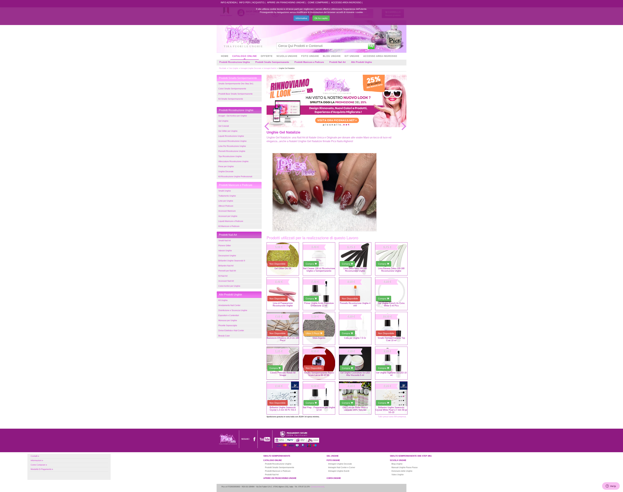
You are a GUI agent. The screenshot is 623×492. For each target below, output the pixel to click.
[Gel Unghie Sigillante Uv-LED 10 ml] (391, 363)
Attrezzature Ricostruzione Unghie (233, 161)
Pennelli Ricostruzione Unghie (231, 151)
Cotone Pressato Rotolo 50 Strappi (282, 373)
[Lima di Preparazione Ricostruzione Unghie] (283, 293)
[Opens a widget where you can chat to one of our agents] (611, 486)
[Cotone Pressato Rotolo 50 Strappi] (283, 363)
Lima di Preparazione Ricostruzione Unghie (283, 304)
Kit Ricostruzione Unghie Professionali (235, 176)
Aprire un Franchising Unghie (286, 2)
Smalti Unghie (224, 191)
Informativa (301, 18)
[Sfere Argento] (319, 328)
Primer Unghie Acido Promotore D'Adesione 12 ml (319, 304)
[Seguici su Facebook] (254, 439)
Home (224, 56)
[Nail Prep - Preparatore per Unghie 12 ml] (319, 398)
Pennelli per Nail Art (227, 271)
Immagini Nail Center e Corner (341, 467)
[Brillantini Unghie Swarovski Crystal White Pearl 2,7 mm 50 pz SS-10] (391, 398)
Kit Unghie (352, 56)
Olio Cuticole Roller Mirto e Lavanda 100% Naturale (355, 408)
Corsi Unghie (334, 478)
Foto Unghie (310, 56)
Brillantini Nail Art (225, 266)
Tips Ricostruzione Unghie (230, 156)
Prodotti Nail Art (337, 62)
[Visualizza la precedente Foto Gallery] (266, 126)
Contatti (34, 456)
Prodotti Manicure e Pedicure (309, 62)
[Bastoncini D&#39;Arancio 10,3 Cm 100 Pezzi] (283, 328)
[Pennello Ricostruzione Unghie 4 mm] (355, 293)
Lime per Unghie (225, 201)
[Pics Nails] (243, 36)
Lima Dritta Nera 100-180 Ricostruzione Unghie (355, 269)
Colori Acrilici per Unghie (229, 286)
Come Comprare (318, 2)
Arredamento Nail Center (229, 305)
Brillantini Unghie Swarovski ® (231, 261)
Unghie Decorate (225, 171)
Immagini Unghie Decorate (340, 464)
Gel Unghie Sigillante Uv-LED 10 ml (391, 373)
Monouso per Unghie (227, 320)
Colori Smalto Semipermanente (232, 89)
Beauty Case (224, 336)
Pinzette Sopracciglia (227, 325)
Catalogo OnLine (244, 56)
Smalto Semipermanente (276, 456)
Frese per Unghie (226, 166)
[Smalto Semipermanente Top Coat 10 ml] (391, 328)
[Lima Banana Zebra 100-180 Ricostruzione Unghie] (391, 258)
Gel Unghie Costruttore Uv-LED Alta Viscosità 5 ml (355, 373)
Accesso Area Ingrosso (346, 2)
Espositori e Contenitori (228, 315)
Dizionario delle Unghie (401, 471)
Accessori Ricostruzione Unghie (232, 141)
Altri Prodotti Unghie (361, 62)
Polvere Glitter (224, 245)
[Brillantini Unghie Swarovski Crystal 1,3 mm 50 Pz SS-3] (283, 398)
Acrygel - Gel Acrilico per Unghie (232, 116)
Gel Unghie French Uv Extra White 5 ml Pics (391, 304)
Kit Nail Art (222, 276)
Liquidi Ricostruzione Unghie (231, 136)
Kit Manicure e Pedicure (228, 226)
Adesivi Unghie (225, 250)
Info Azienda (228, 2)
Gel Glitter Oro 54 (283, 268)
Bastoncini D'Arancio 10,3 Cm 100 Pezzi (283, 339)
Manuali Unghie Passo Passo (404, 467)
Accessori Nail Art (226, 281)
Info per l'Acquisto (251, 2)
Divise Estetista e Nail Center (231, 330)
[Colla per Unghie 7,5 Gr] (355, 328)
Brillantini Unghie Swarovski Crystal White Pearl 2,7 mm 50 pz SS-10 (391, 410)
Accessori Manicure (227, 211)
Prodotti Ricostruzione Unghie (234, 62)
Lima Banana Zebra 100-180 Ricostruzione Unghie (391, 269)
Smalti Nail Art (224, 240)
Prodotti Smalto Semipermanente (272, 62)
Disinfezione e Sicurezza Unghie (232, 310)
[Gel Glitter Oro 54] (283, 258)
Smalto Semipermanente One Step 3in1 (235, 84)
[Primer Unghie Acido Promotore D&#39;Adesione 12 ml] (319, 293)
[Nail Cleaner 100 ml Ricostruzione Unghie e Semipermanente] (319, 258)
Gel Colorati (223, 126)
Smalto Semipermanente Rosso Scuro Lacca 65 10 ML (319, 373)
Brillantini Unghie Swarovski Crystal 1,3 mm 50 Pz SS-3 (283, 408)
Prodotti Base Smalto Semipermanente (235, 94)
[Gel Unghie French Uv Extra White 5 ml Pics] (391, 293)
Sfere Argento (318, 338)
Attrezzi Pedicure (225, 206)
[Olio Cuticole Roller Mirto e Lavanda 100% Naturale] (355, 398)
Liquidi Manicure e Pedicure (230, 221)
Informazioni (36, 460)
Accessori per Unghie (227, 216)
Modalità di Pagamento (41, 469)
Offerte (267, 56)
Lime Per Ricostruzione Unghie (232, 146)
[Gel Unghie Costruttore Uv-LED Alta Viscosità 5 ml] (355, 363)
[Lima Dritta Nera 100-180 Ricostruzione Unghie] (355, 258)
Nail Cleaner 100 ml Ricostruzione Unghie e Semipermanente (319, 269)
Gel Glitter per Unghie (228, 131)
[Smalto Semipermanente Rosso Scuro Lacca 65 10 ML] (319, 363)
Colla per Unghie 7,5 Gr (355, 338)
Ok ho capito (321, 18)
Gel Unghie (223, 121)
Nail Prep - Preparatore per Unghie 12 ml (319, 408)
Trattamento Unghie (227, 196)
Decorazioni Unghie (227, 256)
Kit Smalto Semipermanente (230, 99)
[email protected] (317, 487)
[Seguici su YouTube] (265, 439)
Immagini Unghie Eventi (338, 471)
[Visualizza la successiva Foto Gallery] (404, 126)
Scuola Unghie (286, 56)
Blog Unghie (332, 56)
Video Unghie (397, 474)
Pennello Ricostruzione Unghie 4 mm (355, 304)
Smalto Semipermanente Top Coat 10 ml (391, 339)
